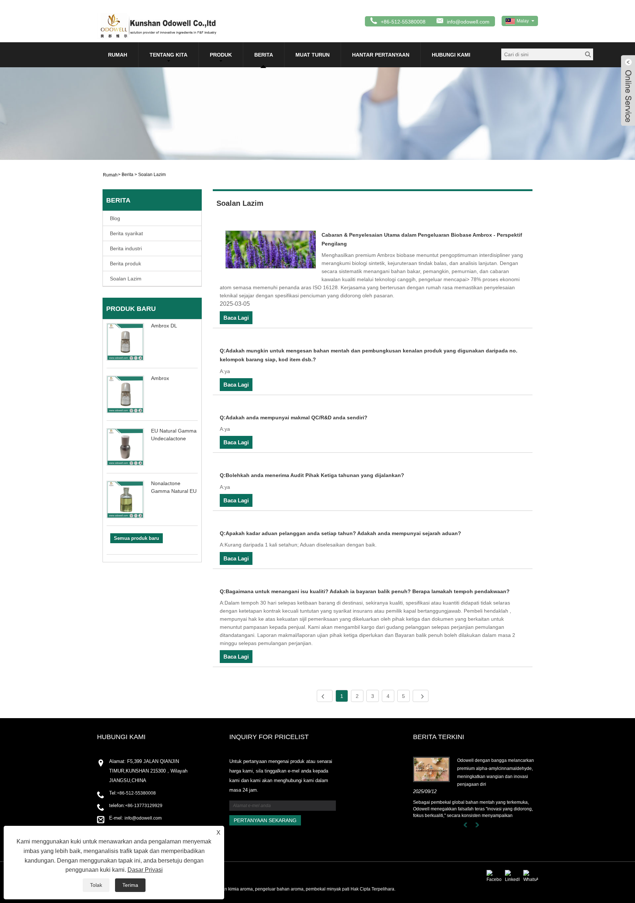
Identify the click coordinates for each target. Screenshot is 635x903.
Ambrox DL (164, 326)
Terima (130, 885)
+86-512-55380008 (136, 793)
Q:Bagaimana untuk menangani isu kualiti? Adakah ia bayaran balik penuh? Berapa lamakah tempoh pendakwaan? (365, 591)
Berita (263, 55)
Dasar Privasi (145, 870)
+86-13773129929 (143, 805)
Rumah (117, 55)
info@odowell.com (468, 22)
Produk (221, 55)
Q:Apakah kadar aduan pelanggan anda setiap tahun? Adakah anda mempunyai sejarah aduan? (340, 533)
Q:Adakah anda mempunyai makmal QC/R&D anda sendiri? (293, 417)
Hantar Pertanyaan (380, 55)
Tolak (96, 885)
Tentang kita (168, 55)
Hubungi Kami (451, 55)
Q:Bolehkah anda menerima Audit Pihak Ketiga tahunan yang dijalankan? (312, 475)
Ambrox (160, 378)
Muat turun (312, 55)
